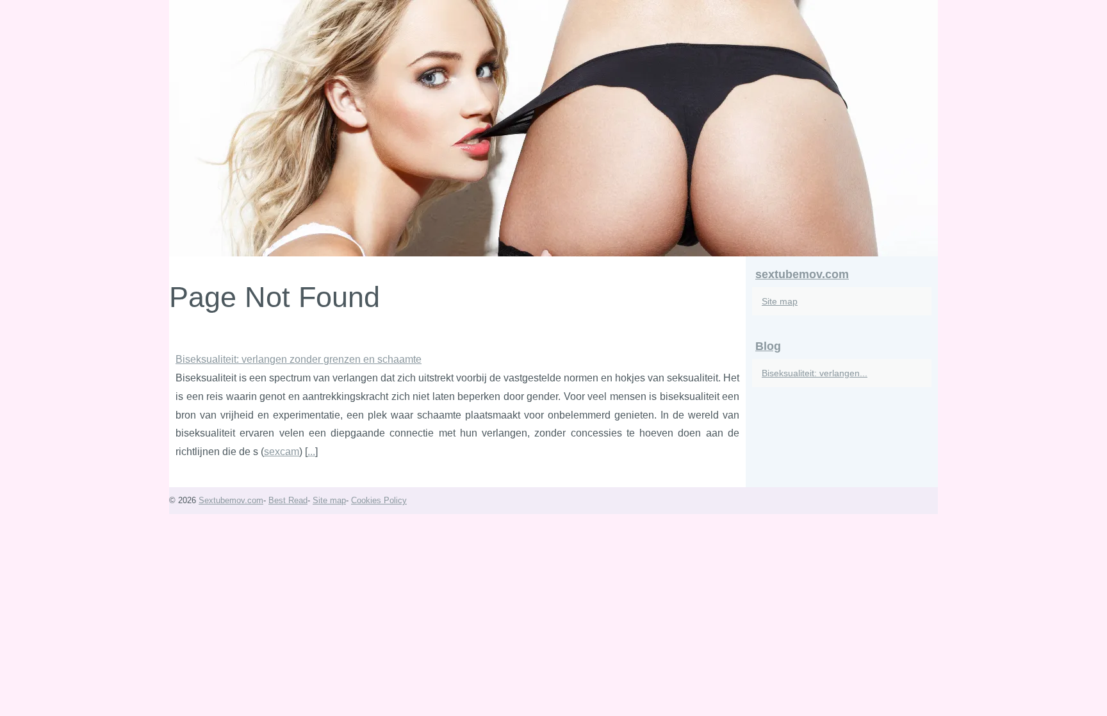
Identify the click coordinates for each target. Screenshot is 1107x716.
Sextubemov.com (231, 500)
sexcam (281, 451)
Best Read (288, 500)
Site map (780, 301)
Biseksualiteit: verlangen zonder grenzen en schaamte (299, 359)
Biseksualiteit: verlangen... (814, 373)
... (311, 451)
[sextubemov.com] (553, 128)
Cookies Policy (379, 500)
